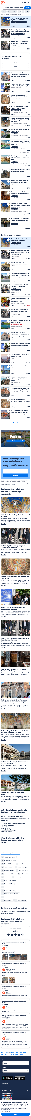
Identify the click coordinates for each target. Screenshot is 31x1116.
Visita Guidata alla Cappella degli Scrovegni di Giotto (14, 942)
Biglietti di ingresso (7, 831)
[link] (15, 22)
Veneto (12, 1052)
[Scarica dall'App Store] (19, 1078)
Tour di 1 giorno (6, 828)
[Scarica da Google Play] (7, 1078)
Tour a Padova (4, 1054)
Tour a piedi (5, 826)
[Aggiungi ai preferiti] (8, 19)
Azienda (4, 1087)
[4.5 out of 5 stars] (15, 935)
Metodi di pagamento (7, 1093)
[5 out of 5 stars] (15, 945)
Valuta (4, 1067)
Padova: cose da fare (21, 1052)
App (3, 1075)
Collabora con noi (6, 1090)
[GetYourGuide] (3, 3)
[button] (15, 22)
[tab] (10, 853)
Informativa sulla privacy (9, 484)
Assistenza (5, 1083)
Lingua (4, 1059)
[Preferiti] (22, 3)
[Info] (22, 14)
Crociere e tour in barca (8, 825)
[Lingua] (25, 3)
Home (2, 1052)
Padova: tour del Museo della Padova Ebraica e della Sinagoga (14, 1016)
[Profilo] (28, 3)
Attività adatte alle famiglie (9, 830)
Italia (7, 1052)
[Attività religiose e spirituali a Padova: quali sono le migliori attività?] (28, 840)
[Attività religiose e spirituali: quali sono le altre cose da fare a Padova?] (28, 818)
